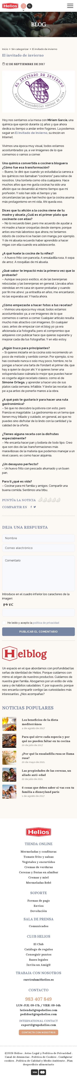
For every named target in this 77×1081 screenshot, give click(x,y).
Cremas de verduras (38, 867)
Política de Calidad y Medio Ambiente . (41, 1060)
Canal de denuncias (17, 1057)
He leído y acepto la (33, 622)
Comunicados (38, 926)
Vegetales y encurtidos (38, 862)
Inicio (5, 49)
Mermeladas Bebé (38, 882)
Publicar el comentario (38, 631)
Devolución (38, 911)
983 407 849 (38, 999)
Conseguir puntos (38, 954)
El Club (38, 944)
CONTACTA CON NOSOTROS (39, 1032)
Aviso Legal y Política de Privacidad (48, 1053)
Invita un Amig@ (39, 965)
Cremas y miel (38, 877)
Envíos (39, 906)
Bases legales (38, 959)
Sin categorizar (20, 49)
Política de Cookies (44, 1057)
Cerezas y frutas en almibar (38, 872)
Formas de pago (38, 900)
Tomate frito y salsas (38, 856)
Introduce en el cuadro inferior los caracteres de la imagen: (35, 596)
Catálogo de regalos (38, 949)
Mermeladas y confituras (38, 851)
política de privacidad (46, 622)
